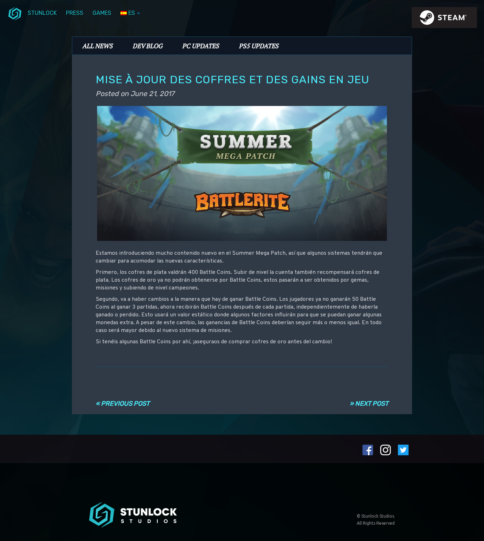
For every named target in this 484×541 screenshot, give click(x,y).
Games (101, 13)
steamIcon (444, 19)
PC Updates (200, 45)
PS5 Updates (258, 45)
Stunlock (42, 13)
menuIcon (15, 13)
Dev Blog (147, 45)
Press (74, 13)
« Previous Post (123, 403)
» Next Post (369, 403)
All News (97, 45)
